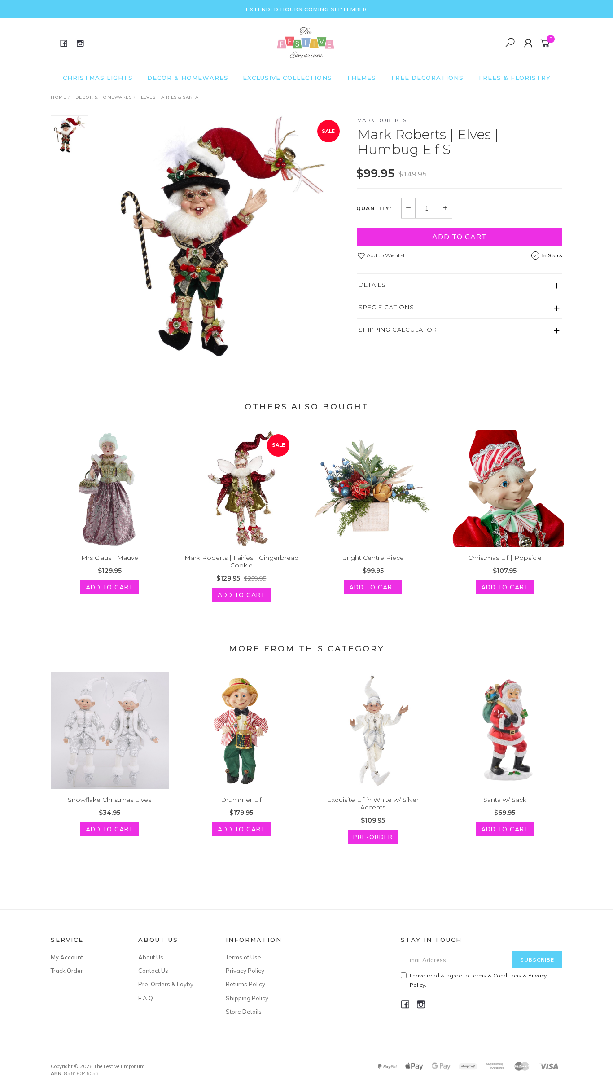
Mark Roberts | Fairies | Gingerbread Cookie (241, 561)
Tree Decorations (427, 77)
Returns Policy (245, 984)
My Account (67, 957)
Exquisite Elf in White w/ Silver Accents (373, 803)
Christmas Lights (98, 77)
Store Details (244, 1011)
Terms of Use (243, 957)
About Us (150, 957)
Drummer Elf (241, 800)
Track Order (67, 970)
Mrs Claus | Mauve (109, 558)
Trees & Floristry (514, 77)
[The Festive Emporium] (305, 43)
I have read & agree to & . (478, 980)
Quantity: (373, 208)
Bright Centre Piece (373, 558)
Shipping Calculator (398, 329)
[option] (223, 236)
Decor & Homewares (187, 77)
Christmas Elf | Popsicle (505, 558)
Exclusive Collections (287, 77)
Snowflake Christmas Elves (109, 800)
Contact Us (153, 970)
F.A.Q (145, 998)
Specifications (386, 307)
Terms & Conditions (495, 975)
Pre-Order (373, 837)
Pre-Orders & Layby (165, 984)
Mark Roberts (382, 120)
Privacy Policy (245, 970)
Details (372, 284)
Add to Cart (459, 236)
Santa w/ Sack (504, 800)
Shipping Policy (247, 998)
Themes (361, 77)
